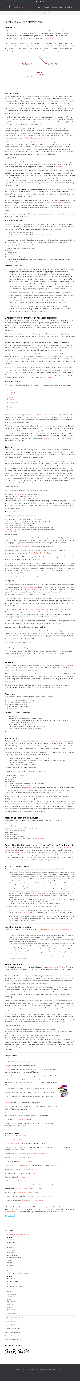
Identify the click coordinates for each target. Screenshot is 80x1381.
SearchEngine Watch (11, 1058)
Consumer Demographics (12, 1328)
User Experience (12, 1265)
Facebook (59, 284)
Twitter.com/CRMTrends (18, 879)
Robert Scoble (35, 563)
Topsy (20, 473)
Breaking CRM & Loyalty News (13, 1339)
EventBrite (40, 893)
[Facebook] (36, 1)
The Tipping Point (29, 138)
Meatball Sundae (10, 681)
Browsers (10, 1247)
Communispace (48, 377)
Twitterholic (37, 1062)
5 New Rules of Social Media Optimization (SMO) (55, 929)
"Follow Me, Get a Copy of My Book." (40, 553)
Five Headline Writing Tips (13, 1143)
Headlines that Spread (12, 1157)
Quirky (28, 293)
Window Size (11, 1250)
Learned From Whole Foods (29, 1169)
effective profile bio (23, 547)
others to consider (38, 838)
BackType (8, 1107)
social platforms (37, 415)
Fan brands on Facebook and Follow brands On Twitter (29, 1185)
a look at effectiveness (40, 1154)
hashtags (9, 530)
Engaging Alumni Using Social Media (31, 1200)
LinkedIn (11, 404)
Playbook (13, 1123)
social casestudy (19, 1119)
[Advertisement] (28, 85)
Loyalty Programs (10, 1325)
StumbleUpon (13, 402)
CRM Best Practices (10, 1313)
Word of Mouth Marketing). (45, 138)
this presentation (26, 912)
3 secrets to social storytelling (14, 1139)
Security (9, 1263)
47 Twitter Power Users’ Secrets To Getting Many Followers (23, 577)
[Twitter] (40, 1)
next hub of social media (24, 1161)
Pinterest (11, 400)
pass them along (10, 1212)
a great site (52, 106)
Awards (9, 1268)
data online (25, 300)
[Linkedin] (43, 1)
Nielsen (33, 1173)
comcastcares (24, 309)
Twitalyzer (8, 1066)
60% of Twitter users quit (20, 494)
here (25, 656)
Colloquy (22, 796)
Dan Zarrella (14, 709)
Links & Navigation (12, 1255)
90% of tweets (36, 498)
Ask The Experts (69, 7)
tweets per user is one (29, 496)
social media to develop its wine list (26, 1193)
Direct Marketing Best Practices (14, 1317)
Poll (60, 7)
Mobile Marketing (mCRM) (12, 1321)
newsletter (9, 1037)
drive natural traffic (49, 438)
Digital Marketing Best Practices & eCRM (17, 1234)
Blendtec (62, 665)
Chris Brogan (49, 38)
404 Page (9, 1260)
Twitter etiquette (58, 623)
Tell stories (15, 119)
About (35, 1372)
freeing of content (43, 1047)
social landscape (22, 1147)
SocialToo (8, 1088)
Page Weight (10, 1252)
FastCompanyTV (35, 667)
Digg (10, 409)
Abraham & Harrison (30, 587)
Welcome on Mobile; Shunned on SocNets (29, 1189)
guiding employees (21, 852)
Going (34, 893)
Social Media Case (19, 1177)
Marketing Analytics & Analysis (13, 1332)
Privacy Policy (43, 1372)
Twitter (65, 284)
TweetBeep (8, 1103)
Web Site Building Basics (14, 1240)
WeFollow (8, 1069)
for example (66, 631)
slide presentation (63, 325)
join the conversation (31, 885)
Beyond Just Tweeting (31, 1181)
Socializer (46, 893)
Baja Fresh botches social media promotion (19, 1165)
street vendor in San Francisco (55, 967)
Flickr (10, 407)
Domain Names (11, 1242)
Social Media (11, 1310)
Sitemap (54, 7)
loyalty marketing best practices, (52, 741)
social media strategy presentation (16, 339)
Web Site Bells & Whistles (14, 1257)
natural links (16, 438)
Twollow (7, 1076)
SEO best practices (11, 638)
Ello (63, 420)
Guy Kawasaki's (16, 621)
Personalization (11, 1289)
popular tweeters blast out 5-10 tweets (37, 609)
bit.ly (23, 521)
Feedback (46, 7)
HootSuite (8, 1092)
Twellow (7, 1080)
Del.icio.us (12, 397)
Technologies (11, 1296)
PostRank (8, 1113)
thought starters (22, 1136)
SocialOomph (33, 617)
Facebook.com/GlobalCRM (42, 881)
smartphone (59, 167)
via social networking (47, 1196)
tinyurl (28, 521)
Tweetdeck (8, 1096)
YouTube (11, 395)
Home (38, 7)
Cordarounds (13, 269)
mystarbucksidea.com (30, 788)
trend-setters (57, 687)
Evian (69, 665)
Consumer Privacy (10, 1336)
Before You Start (12, 1245)
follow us (20, 885)
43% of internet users (56, 203)
